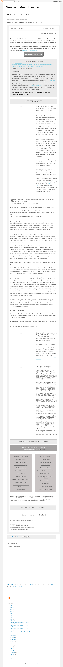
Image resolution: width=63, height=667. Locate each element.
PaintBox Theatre (45, 459)
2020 (11, 613)
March (12, 650)
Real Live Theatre (45, 465)
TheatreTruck (45, 483)
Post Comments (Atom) (18, 586)
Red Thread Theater (45, 468)
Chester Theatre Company (21, 465)
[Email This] (22, 537)
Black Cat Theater (21, 462)
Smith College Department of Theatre (45, 477)
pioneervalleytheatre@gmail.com (30, 50)
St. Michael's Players (45, 480)
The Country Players (21, 468)
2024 (11, 605)
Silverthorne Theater (45, 473)
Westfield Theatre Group (45, 486)
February (13, 652)
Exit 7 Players (21, 473)
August (13, 641)
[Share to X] (25, 537)
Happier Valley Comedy (21, 482)
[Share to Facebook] (27, 537)
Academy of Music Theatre (21, 456)
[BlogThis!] (24, 537)
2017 (11, 619)
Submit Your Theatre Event (33, 54)
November (13, 635)
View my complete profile (14, 600)
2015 (11, 658)
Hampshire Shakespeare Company (21, 479)
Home (31, 584)
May (12, 646)
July (12, 643)
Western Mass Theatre (22, 7)
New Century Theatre (45, 456)
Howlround (18, 63)
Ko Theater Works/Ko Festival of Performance (21, 485)
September (13, 639)
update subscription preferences (27, 527)
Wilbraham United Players (45, 489)
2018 (11, 617)
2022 (11, 609)
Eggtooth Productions (21, 470)
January (13, 654)
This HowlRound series (36, 85)
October (13, 637)
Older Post (53, 584)
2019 (11, 615)
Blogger (37, 663)
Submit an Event (25, 14)
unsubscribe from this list (15, 527)
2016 (11, 657)
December (13, 620)
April (12, 648)
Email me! (42, 449)
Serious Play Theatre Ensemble (45, 470)
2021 (11, 611)
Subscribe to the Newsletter (13, 14)
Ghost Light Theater (21, 476)
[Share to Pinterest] (29, 537)
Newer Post (10, 584)
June (12, 645)
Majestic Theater (21, 489)
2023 (11, 607)
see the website (22, 500)
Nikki (11, 598)
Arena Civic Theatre (21, 459)
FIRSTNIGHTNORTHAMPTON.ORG (47, 434)
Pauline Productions (45, 462)
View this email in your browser (49, 28)
